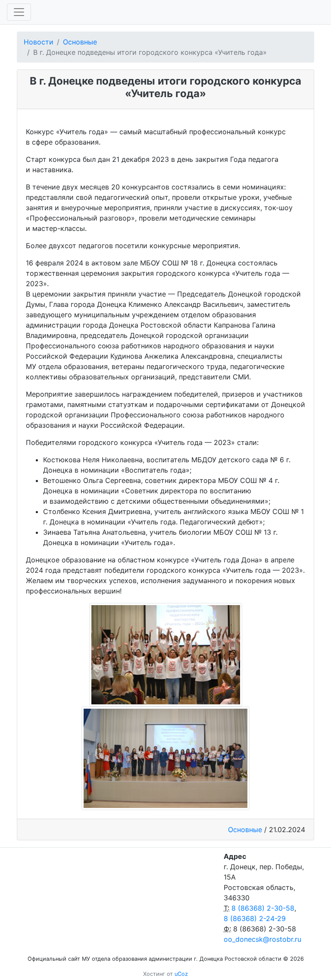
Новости (38, 42)
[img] (165, 655)
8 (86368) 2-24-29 (255, 918)
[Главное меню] (19, 12)
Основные (80, 42)
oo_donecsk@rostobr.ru (262, 939)
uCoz (181, 974)
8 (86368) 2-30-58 (262, 908)
